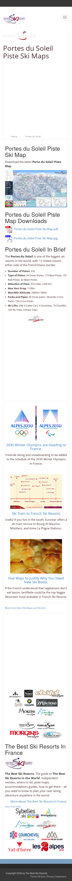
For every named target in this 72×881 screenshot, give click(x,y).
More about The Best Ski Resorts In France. (39, 801)
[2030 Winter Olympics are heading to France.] (36, 423)
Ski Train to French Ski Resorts (36, 513)
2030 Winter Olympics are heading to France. (36, 447)
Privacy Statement (56, 876)
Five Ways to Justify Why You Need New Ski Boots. (36, 580)
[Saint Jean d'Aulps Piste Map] (46, 711)
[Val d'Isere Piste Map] (19, 846)
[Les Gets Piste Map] (29, 702)
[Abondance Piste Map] (15, 693)
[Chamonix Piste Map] (52, 835)
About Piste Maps (13, 806)
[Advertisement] (36, 97)
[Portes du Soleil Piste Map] (36, 318)
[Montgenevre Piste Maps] (48, 813)
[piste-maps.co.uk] (14, 18)
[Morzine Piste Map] (27, 711)
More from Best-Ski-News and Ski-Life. (25, 608)
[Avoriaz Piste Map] (28, 693)
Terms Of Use (37, 876)
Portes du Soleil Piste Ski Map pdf (36, 229)
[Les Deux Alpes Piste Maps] (48, 846)
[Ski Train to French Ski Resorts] (36, 491)
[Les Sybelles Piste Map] (27, 813)
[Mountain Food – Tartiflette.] (36, 556)
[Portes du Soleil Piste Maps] (46, 824)
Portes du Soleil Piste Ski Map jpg (36, 238)
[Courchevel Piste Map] (24, 835)
